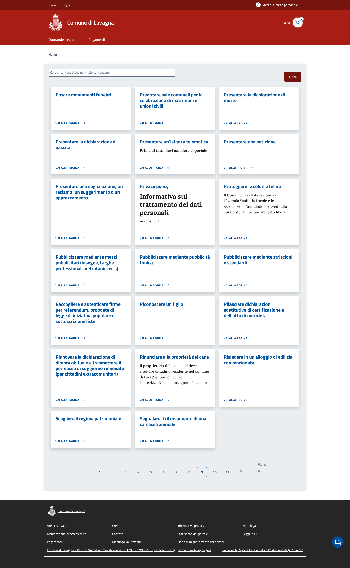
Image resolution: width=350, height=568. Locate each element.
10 (216, 473)
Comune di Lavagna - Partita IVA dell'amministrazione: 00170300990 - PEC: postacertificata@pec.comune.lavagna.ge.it (129, 550)
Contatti (118, 533)
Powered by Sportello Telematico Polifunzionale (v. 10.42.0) (262, 550)
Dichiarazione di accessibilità (66, 533)
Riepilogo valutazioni (126, 541)
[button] (277, 5)
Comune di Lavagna (59, 5)
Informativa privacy (190, 525)
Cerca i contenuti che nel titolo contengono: (80, 72)
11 (229, 473)
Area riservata (57, 525)
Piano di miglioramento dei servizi (200, 541)
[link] (71, 123)
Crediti (116, 525)
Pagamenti (54, 541)
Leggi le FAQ (251, 533)
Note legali (250, 525)
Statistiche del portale (192, 533)
